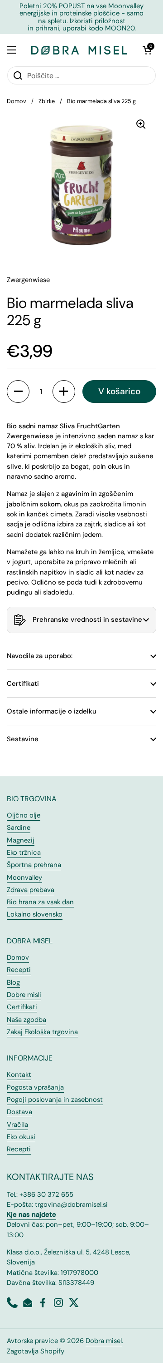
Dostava (19, 1111)
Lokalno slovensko (34, 914)
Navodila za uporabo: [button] (39, 655)
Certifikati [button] (23, 683)
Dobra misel (104, 1340)
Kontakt (19, 1074)
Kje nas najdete (31, 1214)
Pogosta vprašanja (35, 1087)
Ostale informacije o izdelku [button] (51, 711)
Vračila (17, 1124)
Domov (16, 101)
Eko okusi (21, 1136)
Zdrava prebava (30, 889)
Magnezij (20, 840)
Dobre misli (24, 994)
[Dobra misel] (79, 50)
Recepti (19, 969)
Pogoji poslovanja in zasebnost (55, 1099)
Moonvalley (24, 877)
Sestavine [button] (22, 738)
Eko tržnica (24, 852)
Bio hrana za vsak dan (40, 902)
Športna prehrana (34, 864)
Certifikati (22, 1006)
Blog (13, 982)
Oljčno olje (23, 815)
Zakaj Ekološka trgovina (42, 1031)
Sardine (18, 827)
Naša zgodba (26, 1019)
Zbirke (46, 101)
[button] (147, 50)
